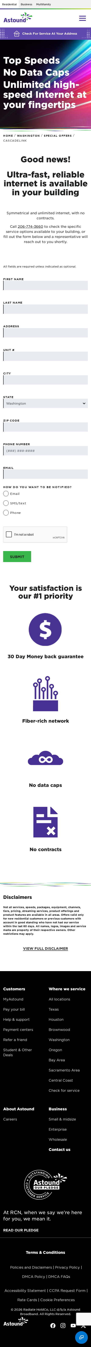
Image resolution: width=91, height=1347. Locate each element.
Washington (59, 1039)
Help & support (16, 1019)
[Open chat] (81, 1337)
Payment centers (18, 1029)
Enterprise (58, 1129)
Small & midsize (62, 1119)
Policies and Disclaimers (31, 1267)
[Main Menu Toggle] (82, 18)
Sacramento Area (64, 1070)
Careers (10, 1119)
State (8, 397)
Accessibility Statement (25, 1290)
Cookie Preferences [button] (57, 1300)
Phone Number (16, 444)
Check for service (64, 1090)
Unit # (9, 350)
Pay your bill (14, 1009)
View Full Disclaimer (45, 948)
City (7, 373)
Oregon (55, 1050)
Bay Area (57, 1060)
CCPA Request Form (67, 1290)
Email (8, 467)
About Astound (18, 1109)
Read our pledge (21, 1230)
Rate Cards (27, 1300)
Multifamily (43, 4)
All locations (59, 999)
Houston (56, 1019)
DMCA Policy (33, 1276)
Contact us (59, 1149)
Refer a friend (15, 1039)
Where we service (67, 989)
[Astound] (18, 18)
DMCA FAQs (59, 1276)
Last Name (12, 302)
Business (26, 4)
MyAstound (13, 999)
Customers (14, 989)
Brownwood (59, 1029)
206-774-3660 (30, 226)
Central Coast (61, 1080)
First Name (13, 279)
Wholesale (58, 1139)
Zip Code (11, 420)
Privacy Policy (67, 1267)
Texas (54, 1009)
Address (11, 326)
